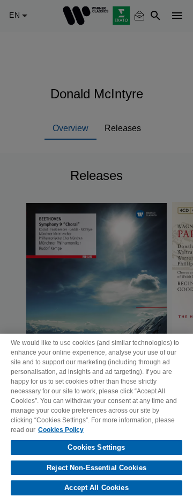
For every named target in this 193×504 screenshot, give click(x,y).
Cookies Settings (96, 447)
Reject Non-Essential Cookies (96, 468)
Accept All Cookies (96, 488)
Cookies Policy (61, 430)
